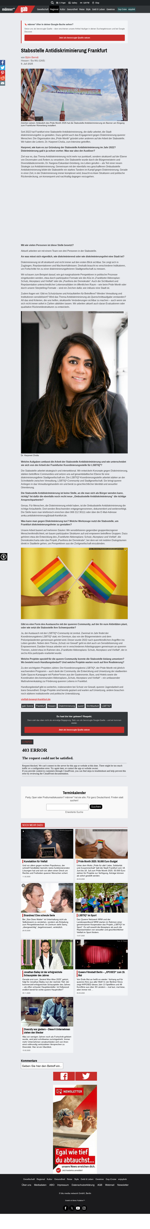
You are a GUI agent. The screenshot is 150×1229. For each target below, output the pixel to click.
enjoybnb (131, 9)
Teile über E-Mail (2, 83)
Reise (82, 9)
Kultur (62, 9)
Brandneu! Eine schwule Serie (39, 915)
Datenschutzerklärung (83, 1185)
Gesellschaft (42, 9)
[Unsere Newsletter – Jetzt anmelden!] (75, 1129)
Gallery (73, 3)
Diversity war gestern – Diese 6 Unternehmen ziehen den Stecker (47, 1031)
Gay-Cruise (122, 9)
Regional (54, 9)
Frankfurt (40, 705)
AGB (99, 1185)
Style (88, 9)
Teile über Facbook (2, 62)
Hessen (52, 705)
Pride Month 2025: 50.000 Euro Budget (97, 861)
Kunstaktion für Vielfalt (35, 861)
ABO (51, 1185)
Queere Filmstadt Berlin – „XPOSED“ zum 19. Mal (101, 974)
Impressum (63, 1185)
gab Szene (27, 705)
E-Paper (61, 3)
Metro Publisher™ (79, 1200)
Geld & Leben (98, 9)
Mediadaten (40, 1185)
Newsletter (122, 1185)
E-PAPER (27, 741)
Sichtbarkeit (93, 705)
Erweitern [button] (126, 71)
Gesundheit (72, 9)
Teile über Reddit (2, 78)
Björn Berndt (31, 57)
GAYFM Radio (85, 3)
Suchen (96, 806)
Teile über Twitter (2, 67)
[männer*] (18, 9)
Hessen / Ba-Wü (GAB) (33, 60)
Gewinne (110, 9)
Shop (95, 3)
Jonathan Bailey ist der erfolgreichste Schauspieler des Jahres (43, 974)
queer (81, 705)
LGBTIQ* (106, 705)
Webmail (109, 1185)
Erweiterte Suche (74, 812)
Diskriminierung (67, 705)
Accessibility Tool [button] (3, 556)
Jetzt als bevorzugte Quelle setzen (74, 38)
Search (52, 2)
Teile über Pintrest (2, 72)
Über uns (26, 1185)
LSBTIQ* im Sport (87, 915)
